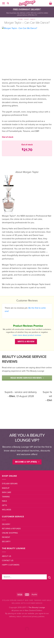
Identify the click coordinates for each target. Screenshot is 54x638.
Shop (26, 19)
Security (6, 541)
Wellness (6, 510)
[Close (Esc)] (2, 622)
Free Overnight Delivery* (27, 9)
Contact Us (7, 560)
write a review (26, 341)
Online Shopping (10, 533)
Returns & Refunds (11, 529)
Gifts (4, 505)
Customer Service (34, 603)
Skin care (6, 492)
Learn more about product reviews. (27, 335)
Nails (32, 19)
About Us (6, 556)
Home (20, 19)
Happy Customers (10, 565)
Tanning (6, 497)
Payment (6, 537)
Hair (44, 600)
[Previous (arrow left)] (2, 633)
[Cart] (50, 3)
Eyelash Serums (9, 484)
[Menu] (3, 3)
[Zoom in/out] (10, 622)
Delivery (6, 524)
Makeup (5, 488)
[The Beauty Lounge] (27, 3)
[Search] (8, 3)
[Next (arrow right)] (10, 633)
